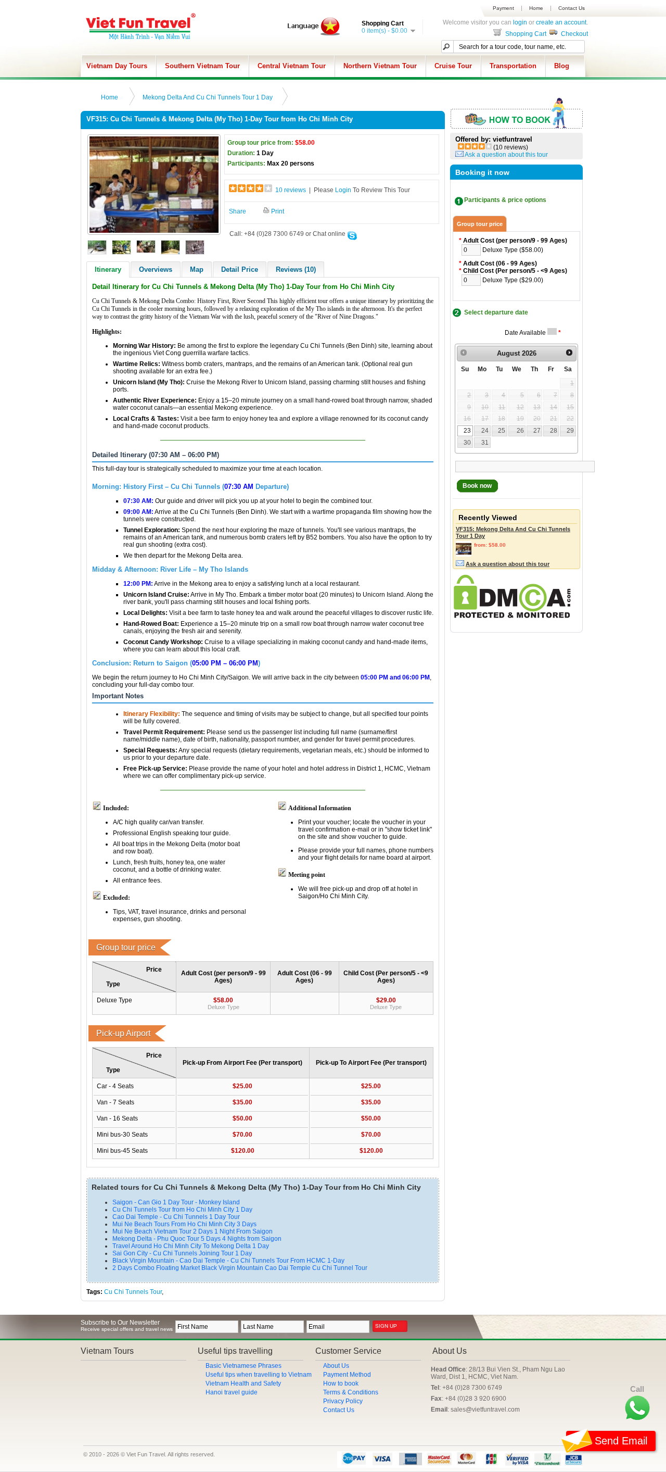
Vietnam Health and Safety (243, 1383)
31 (485, 442)
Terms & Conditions (350, 1392)
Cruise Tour (453, 66)
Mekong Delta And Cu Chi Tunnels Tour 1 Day (208, 97)
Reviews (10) (296, 269)
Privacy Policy (343, 1401)
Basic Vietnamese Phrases (243, 1365)
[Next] (569, 353)
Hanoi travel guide (232, 1392)
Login (343, 190)
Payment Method (347, 1374)
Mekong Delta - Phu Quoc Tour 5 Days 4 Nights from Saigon (196, 1238)
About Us (336, 1365)
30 (467, 442)
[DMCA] (512, 616)
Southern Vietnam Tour (202, 66)
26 (520, 430)
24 (485, 430)
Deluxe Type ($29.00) (512, 280)
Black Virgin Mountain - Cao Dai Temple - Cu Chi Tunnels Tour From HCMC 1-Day (228, 1260)
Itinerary (108, 269)
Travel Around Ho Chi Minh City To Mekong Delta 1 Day (190, 1246)
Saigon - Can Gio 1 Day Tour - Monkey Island (176, 1202)
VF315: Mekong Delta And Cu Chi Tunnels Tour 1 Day (513, 532)
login (520, 22)
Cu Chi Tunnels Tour (133, 1291)
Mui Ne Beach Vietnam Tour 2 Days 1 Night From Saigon (192, 1231)
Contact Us (571, 8)
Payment (503, 8)
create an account (561, 22)
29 (570, 430)
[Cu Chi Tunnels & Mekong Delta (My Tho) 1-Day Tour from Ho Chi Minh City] (154, 230)
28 (553, 430)
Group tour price (480, 224)
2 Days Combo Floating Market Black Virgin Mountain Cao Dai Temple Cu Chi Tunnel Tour (239, 1268)
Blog (561, 66)
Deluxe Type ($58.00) (512, 250)
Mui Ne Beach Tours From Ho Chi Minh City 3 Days (184, 1224)
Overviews (155, 269)
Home (536, 8)
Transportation (513, 66)
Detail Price (239, 269)
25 (501, 430)
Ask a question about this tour (506, 154)
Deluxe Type (223, 1007)
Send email (621, 1440)
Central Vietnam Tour (292, 66)
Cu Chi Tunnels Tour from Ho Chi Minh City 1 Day (182, 1209)
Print (277, 211)
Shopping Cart (525, 33)
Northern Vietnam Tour (380, 66)
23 (467, 430)
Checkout (573, 33)
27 (537, 430)
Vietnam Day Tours (116, 66)
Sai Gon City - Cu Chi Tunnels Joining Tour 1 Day (182, 1253)
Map (196, 269)
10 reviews (290, 190)
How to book (340, 1383)
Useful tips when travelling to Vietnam (259, 1374)
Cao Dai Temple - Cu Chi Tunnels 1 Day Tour (176, 1217)
